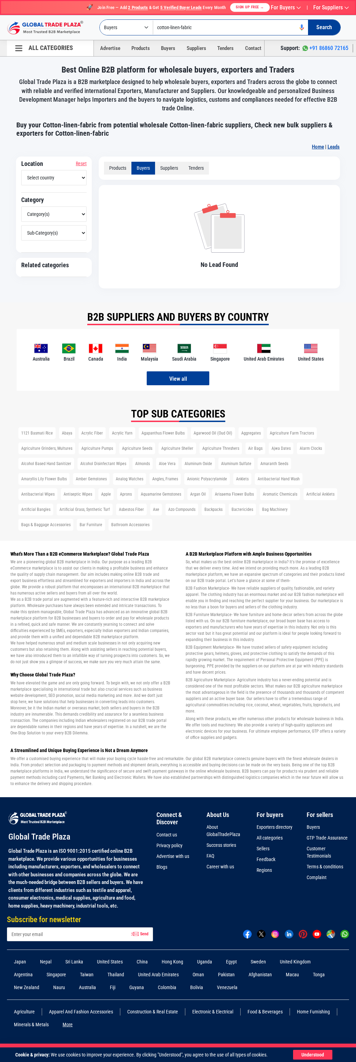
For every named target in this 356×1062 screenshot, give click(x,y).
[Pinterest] (303, 934)
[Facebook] (247, 934)
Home (318, 147)
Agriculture (24, 1011)
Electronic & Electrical (212, 1011)
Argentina (23, 974)
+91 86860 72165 (328, 48)
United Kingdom (295, 961)
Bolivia (196, 987)
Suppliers (196, 48)
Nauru (59, 987)
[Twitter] (261, 934)
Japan (20, 961)
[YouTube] (317, 934)
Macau (292, 974)
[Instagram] (275, 934)
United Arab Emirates (158, 974)
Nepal (45, 961)
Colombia (167, 987)
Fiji (112, 987)
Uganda (204, 961)
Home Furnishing (313, 1011)
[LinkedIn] (289, 934)
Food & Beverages (265, 1011)
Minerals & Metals (31, 1024)
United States (110, 961)
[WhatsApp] (344, 934)
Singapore (56, 974)
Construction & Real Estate (152, 1011)
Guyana (136, 987)
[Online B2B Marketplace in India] (50, 28)
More (68, 1024)
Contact (253, 48)
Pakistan (226, 974)
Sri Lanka (74, 961)
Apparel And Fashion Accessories (81, 1011)
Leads (333, 147)
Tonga (319, 974)
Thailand (115, 974)
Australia (87, 987)
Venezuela (227, 987)
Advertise (110, 48)
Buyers (168, 48)
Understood (312, 1054)
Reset (81, 163)
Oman (198, 974)
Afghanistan (260, 974)
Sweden (258, 961)
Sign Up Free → (250, 7)
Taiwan (87, 974)
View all (178, 379)
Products (140, 48)
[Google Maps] (330, 934)
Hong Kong (172, 961)
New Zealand (26, 987)
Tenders (225, 48)
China (142, 961)
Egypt (231, 961)
